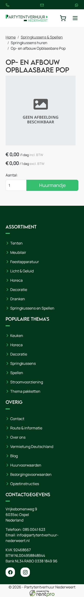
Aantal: (12, 175)
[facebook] (10, 572)
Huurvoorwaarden (25, 465)
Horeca (16, 280)
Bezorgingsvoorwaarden (31, 474)
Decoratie (18, 289)
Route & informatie (26, 428)
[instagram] (25, 572)
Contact (17, 418)
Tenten (16, 243)
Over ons (17, 437)
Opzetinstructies (24, 483)
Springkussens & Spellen (42, 37)
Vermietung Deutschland (31, 446)
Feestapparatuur (24, 261)
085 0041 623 (34, 529)
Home (11, 37)
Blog (14, 455)
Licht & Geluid (22, 271)
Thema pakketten (25, 391)
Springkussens (23, 363)
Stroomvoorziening (26, 382)
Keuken (16, 335)
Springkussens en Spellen (32, 308)
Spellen (16, 372)
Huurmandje (52, 185)
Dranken (17, 298)
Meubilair (18, 252)
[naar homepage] (27, 18)
